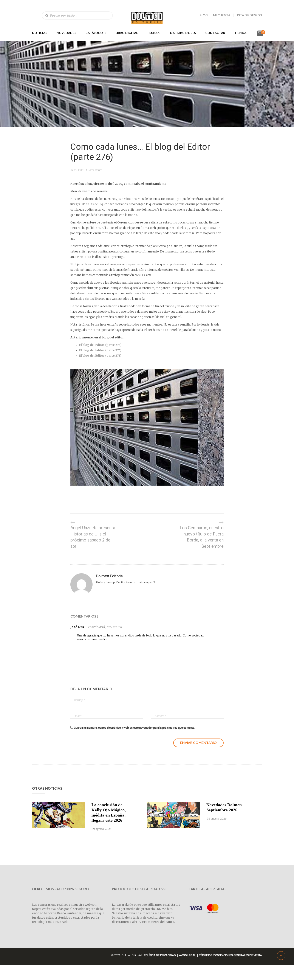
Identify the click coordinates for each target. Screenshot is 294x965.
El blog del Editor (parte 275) (100, 345)
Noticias (39, 33)
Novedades (66, 33)
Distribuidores (183, 33)
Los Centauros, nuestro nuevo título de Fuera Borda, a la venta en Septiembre (202, 537)
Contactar (215, 33)
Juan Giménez (127, 199)
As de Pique (98, 204)
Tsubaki (154, 33)
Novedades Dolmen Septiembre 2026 (224, 807)
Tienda (240, 33)
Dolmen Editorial (110, 576)
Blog (204, 15)
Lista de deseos (249, 15)
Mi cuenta (222, 15)
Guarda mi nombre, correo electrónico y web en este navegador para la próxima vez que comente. (134, 727)
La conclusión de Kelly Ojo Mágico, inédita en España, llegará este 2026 (108, 812)
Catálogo (94, 33)
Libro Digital (127, 33)
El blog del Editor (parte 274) (100, 350)
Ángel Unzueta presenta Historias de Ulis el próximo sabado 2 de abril (92, 537)
